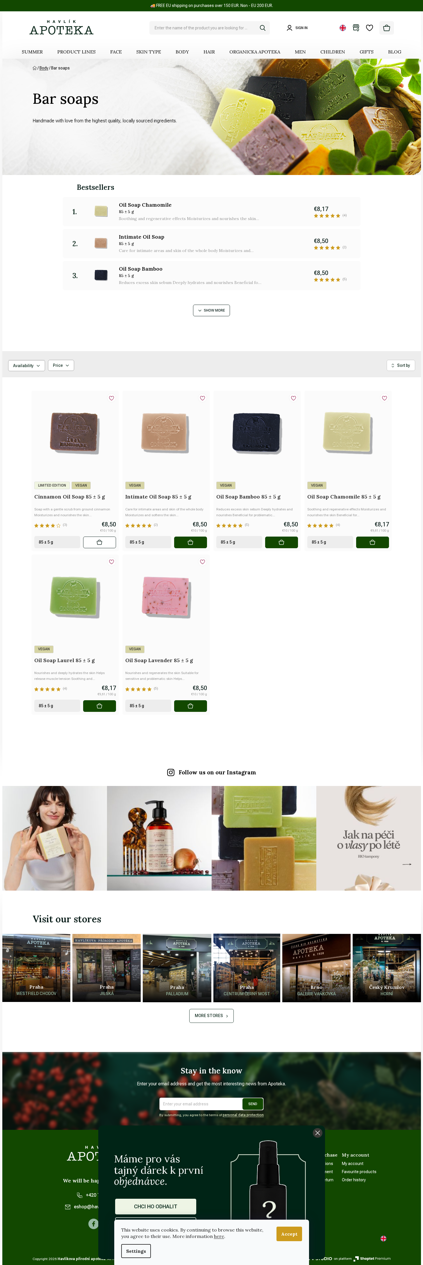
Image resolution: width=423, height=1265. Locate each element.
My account (352, 1163)
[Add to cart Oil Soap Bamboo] (281, 542)
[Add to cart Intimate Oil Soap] (190, 542)
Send (252, 1104)
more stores (209, 1015)
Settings (136, 1251)
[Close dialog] (318, 1133)
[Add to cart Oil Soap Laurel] (99, 706)
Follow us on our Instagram (217, 772)
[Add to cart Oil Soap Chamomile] (372, 542)
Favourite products (359, 1171)
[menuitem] (32, 52)
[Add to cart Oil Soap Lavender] (190, 706)
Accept (289, 1234)
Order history (354, 1180)
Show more (214, 310)
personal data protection (243, 1115)
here (219, 1236)
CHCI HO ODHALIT (155, 1206)
